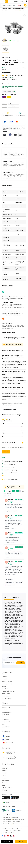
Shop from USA (6, 817)
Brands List (4, 710)
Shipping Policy (6, 693)
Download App (6, 707)
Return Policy (5, 714)
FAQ (3, 717)
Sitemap (4, 686)
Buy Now (5, 131)
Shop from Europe (17, 823)
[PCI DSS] (5, 810)
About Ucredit (5, 719)
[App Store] (6, 798)
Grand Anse (5, 782)
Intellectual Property (7, 684)
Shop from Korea (7, 821)
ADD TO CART (7, 841)
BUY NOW (21, 841)
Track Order (5, 688)
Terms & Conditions (7, 830)
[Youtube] (8, 836)
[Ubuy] (6, 1)
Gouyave (4, 770)
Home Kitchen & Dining (21, 8)
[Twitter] (11, 836)
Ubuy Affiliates (5, 726)
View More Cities (6, 787)
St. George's (5, 768)
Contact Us (5, 679)
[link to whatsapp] (10, 41)
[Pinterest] (14, 836)
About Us (4, 676)
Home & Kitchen (12, 8)
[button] (16, 1)
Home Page (4, 8)
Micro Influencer (6, 696)
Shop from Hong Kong (18, 819)
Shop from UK (15, 817)
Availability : (5, 77)
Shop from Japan (7, 819)
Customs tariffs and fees (8, 691)
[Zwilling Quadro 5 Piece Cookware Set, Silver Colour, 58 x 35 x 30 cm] (14, 28)
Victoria (4, 775)
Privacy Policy (17, 830)
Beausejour (5, 778)
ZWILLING (4, 11)
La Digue (4, 785)
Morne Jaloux (5, 780)
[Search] (25, 5)
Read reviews (7, 495)
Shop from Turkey (7, 823)
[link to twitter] (18, 41)
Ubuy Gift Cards (6, 722)
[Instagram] (5, 836)
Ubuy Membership (6, 698)
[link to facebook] (14, 41)
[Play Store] (15, 798)
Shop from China (17, 821)
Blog (3, 724)
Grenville (4, 773)
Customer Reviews (6, 712)
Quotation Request (7, 681)
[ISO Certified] (16, 810)
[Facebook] (3, 836)
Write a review (6, 451)
